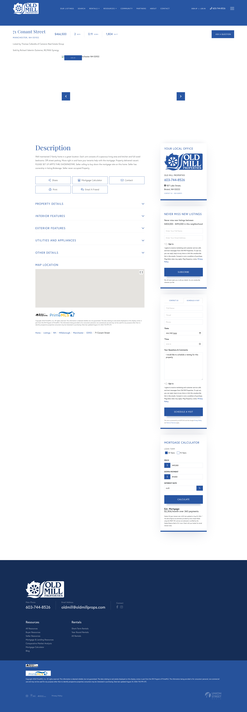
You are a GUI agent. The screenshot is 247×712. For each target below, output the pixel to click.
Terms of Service (171, 423)
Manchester (78, 332)
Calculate (184, 499)
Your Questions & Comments (176, 350)
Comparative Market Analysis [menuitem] (39, 643)
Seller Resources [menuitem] (33, 636)
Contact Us (168, 193)
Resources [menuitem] (109, 8)
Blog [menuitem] (28, 651)
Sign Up (194, 9)
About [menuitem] (153, 8)
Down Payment (171, 472)
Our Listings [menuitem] (67, 8)
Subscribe (183, 272)
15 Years (183, 453)
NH (54, 332)
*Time (166, 339)
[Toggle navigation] (232, 8)
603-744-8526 (218, 8)
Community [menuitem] (127, 8)
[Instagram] (121, 607)
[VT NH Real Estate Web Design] (213, 695)
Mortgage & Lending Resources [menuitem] (40, 639)
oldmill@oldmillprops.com (83, 607)
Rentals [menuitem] (93, 8)
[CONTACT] (223, 34)
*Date (166, 328)
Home (38, 332)
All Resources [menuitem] (32, 628)
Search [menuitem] (81, 8)
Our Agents (178, 193)
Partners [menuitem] (141, 8)
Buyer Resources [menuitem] (33, 632)
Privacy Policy (198, 420)
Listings (46, 332)
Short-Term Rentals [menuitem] (80, 628)
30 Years (171, 453)
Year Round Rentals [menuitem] (80, 632)
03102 (89, 332)
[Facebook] (117, 607)
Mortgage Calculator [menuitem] (35, 647)
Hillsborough (64, 332)
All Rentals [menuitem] (76, 636)
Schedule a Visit (193, 301)
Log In (202, 9)
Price (166, 460)
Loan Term (169, 449)
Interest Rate (170, 483)
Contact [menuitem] (165, 8)
